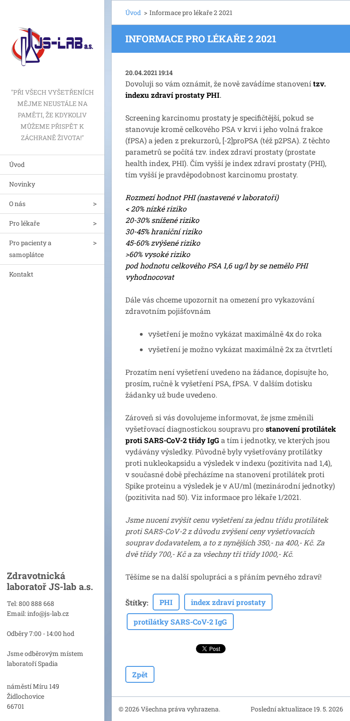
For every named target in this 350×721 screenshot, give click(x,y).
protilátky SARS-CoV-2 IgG (180, 621)
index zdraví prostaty (228, 602)
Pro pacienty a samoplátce (30, 248)
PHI (166, 602)
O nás (17, 203)
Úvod (17, 164)
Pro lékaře (24, 223)
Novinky (22, 184)
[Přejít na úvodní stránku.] (52, 43)
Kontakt (21, 274)
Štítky (136, 602)
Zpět (140, 674)
